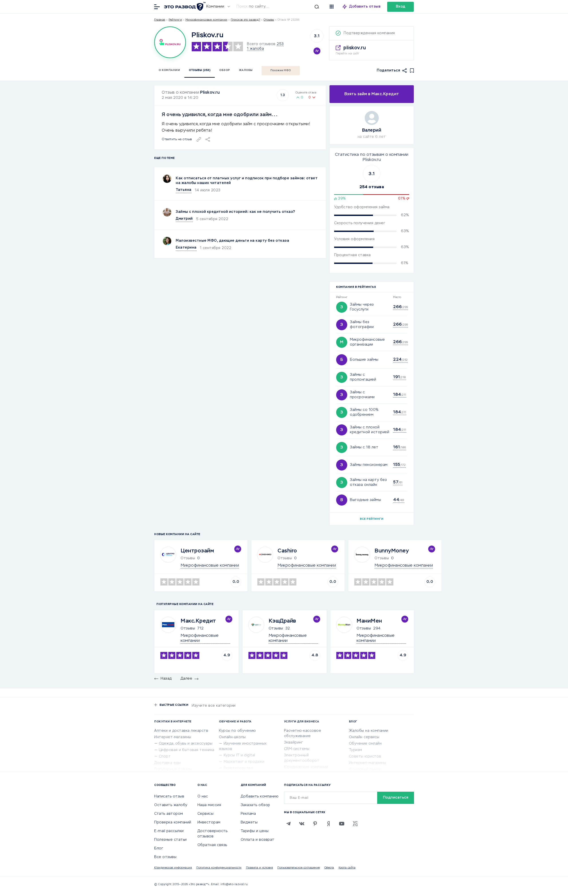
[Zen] (328, 823)
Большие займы (364, 360)
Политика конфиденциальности (219, 867)
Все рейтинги (371, 519)
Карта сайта (347, 867)
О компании (169, 70)
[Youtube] (341, 823)
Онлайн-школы (232, 737)
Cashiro (287, 551)
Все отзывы (165, 857)
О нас (202, 796)
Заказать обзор (255, 805)
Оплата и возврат (257, 840)
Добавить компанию (260, 796)
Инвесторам (209, 822)
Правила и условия (259, 867)
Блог (158, 848)
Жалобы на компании (368, 731)
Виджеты (249, 822)
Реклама (248, 814)
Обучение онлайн (365, 744)
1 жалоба (255, 49)
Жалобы (246, 70)
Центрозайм (197, 551)
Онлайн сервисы (364, 737)
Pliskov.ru (210, 93)
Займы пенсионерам (369, 465)
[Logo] (170, 42)
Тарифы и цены (255, 831)
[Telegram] (288, 823)
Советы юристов (365, 756)
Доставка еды (167, 763)
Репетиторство (238, 768)
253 (280, 44)
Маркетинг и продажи (244, 762)
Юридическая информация (173, 867)
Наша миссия (209, 805)
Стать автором (168, 814)
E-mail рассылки (169, 831)
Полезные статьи (170, 840)
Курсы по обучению (237, 731)
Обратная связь (212, 845)
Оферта (329, 867)
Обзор (224, 70)
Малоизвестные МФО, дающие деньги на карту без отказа (232, 241)
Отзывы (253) (199, 70)
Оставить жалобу (170, 805)
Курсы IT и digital (239, 755)
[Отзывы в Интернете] (184, 6)
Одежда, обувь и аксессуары (186, 744)
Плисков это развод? (245, 20)
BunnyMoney (392, 551)
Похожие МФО (280, 70)
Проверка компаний (172, 822)
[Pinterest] (315, 823)
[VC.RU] (355, 823)
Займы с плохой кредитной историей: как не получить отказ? (235, 212)
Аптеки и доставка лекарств (181, 731)
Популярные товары (173, 769)
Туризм (355, 750)
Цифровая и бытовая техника (186, 750)
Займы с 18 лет (364, 447)
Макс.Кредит (198, 621)
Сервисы (205, 814)
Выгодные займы (365, 500)
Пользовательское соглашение (298, 867)
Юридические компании (306, 767)
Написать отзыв (169, 796)
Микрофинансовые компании (206, 20)
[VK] (301, 823)
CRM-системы (297, 749)
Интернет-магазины (172, 737)
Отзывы (188, 628)
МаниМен (369, 621)
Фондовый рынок (365, 769)
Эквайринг (293, 742)
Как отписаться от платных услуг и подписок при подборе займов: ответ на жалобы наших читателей (247, 181)
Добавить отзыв (365, 6)
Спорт (165, 756)
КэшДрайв (282, 621)
